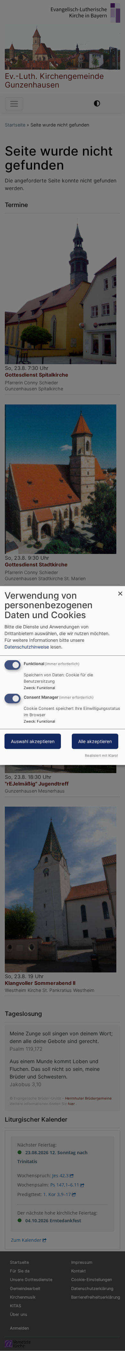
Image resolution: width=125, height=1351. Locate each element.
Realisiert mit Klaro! (101, 755)
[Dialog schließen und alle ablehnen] (120, 590)
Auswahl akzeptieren (32, 741)
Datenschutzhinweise (26, 646)
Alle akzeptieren (95, 741)
